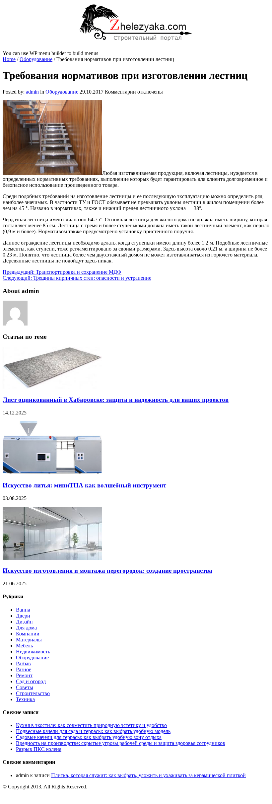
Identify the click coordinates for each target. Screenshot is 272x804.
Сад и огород (31, 681)
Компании (27, 633)
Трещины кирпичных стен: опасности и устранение (77, 278)
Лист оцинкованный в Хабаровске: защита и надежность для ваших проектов (116, 399)
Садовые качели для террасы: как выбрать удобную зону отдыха (89, 737)
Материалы (29, 639)
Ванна (23, 610)
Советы (24, 687)
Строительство (33, 693)
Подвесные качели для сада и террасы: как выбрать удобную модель (93, 731)
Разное (23, 669)
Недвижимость (33, 651)
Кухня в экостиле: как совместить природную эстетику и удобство (91, 725)
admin (33, 92)
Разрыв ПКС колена (38, 749)
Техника (25, 699)
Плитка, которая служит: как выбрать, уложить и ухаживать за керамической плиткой (148, 775)
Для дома (26, 627)
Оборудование (36, 59)
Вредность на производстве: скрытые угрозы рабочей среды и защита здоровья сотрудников (120, 743)
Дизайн (24, 621)
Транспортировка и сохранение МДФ (62, 272)
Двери (23, 616)
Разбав (23, 663)
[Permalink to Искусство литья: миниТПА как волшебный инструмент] (52, 472)
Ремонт (24, 675)
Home (9, 59)
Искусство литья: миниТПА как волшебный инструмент (84, 485)
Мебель (24, 645)
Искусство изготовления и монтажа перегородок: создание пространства (107, 570)
